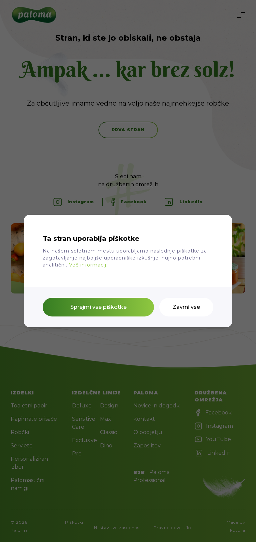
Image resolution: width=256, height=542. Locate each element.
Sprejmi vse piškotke (98, 307)
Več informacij (87, 265)
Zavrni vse (186, 307)
